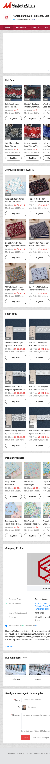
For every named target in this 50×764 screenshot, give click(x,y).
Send (25, 717)
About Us (35, 27)
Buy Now (13, 99)
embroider (16, 659)
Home (7, 27)
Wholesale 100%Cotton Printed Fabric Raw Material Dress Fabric (14, 182)
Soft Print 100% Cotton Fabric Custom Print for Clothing (38, 270)
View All (8, 626)
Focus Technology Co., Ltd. (34, 733)
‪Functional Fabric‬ (42, 589)
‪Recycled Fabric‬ (41, 583)
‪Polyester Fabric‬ (41, 586)
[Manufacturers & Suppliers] (19, 5)
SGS (37, 605)
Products (22, 27)
